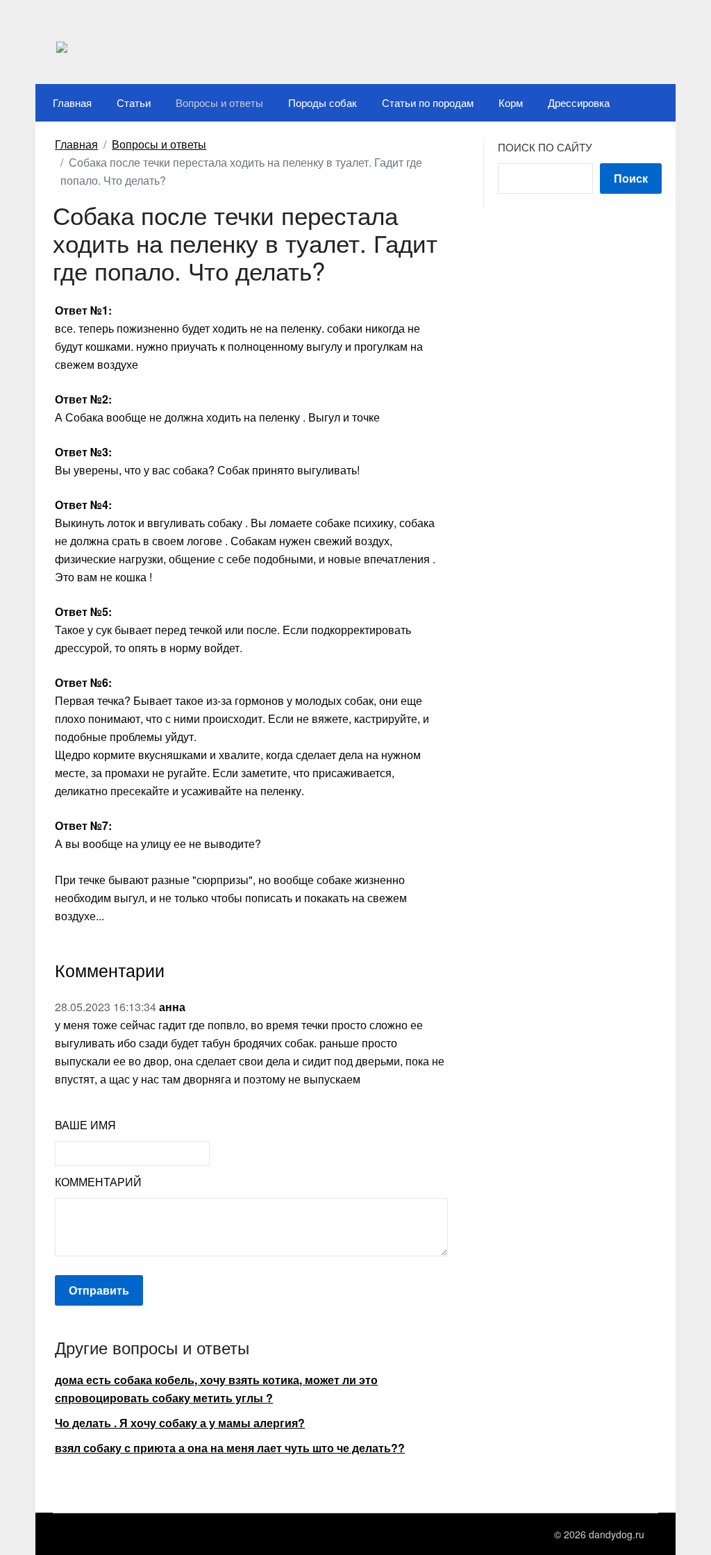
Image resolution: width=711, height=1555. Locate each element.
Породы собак (322, 102)
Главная (72, 102)
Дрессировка (579, 102)
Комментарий (98, 1182)
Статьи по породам (428, 102)
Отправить (99, 1290)
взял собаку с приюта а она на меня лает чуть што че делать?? (230, 1448)
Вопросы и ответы (219, 102)
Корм (511, 102)
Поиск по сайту (545, 147)
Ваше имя (85, 1125)
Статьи (134, 102)
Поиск (631, 178)
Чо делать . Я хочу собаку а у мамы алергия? (180, 1423)
